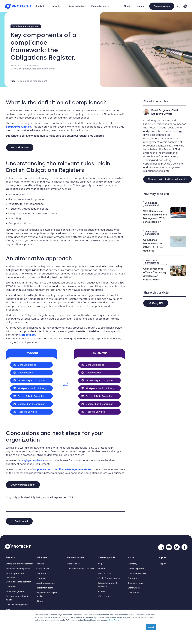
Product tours (104, 573)
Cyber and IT (12, 586)
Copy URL (158, 303)
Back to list (21, 521)
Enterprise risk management (19, 564)
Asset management (46, 583)
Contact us (133, 592)
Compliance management (25, 26)
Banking (40, 564)
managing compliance (31, 460)
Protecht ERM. (27, 335)
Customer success (137, 573)
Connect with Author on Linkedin (167, 179)
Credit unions (42, 568)
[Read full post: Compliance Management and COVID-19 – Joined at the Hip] (178, 241)
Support (141, 6)
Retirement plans (44, 588)
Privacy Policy (113, 620)
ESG (8, 609)
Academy (102, 591)
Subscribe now (20, 147)
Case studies (73, 564)
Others (39, 601)
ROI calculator (105, 596)
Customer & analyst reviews (80, 568)
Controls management (17, 605)
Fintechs (40, 578)
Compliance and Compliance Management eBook (61, 469)
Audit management (15, 591)
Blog (100, 564)
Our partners (134, 578)
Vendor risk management (18, 568)
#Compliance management (32, 81)
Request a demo (162, 6)
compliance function (18, 126)
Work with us (134, 588)
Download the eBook (23, 484)
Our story (132, 564)
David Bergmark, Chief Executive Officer (33, 68)
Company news (135, 583)
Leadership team (136, 568)
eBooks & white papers (109, 578)
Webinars (102, 568)
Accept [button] (151, 627)
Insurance (41, 573)
